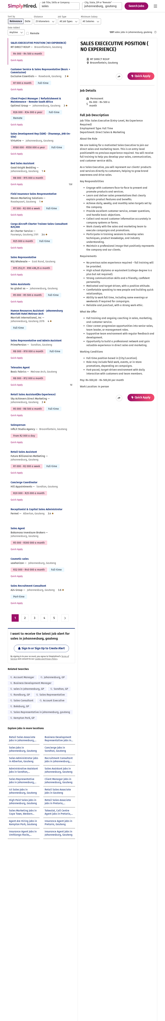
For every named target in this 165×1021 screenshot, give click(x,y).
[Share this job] (119, 76)
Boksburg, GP (21, 706)
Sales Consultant (23, 700)
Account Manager (24, 677)
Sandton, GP (61, 688)
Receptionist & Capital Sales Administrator (36, 509)
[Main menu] (155, 6)
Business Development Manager (32, 683)
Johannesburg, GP (54, 677)
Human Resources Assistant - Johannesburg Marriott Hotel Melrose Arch (37, 312)
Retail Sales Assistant (24, 451)
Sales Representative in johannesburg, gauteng (42, 712)
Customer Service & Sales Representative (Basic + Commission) (40, 71)
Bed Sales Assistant (22, 163)
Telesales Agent (20, 367)
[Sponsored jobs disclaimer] (155, 32)
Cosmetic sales (20, 558)
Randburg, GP (22, 694)
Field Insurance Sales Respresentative (34, 193)
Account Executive (53, 700)
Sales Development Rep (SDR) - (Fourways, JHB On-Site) (41, 135)
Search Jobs (136, 6)
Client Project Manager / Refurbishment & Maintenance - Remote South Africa (36, 100)
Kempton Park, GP (24, 717)
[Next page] (64, 618)
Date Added (14, 27)
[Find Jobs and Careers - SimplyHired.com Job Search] (22, 6)
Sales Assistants (20, 284)
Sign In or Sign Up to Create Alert (43, 648)
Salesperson (18, 424)
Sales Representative (23, 257)
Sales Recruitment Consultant (28, 585)
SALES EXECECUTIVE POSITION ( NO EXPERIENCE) (38, 42)
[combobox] (60, 6)
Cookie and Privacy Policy (46, 659)
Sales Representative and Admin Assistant (36, 340)
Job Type (62, 16)
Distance (38, 16)
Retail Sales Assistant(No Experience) (33, 394)
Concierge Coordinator (24, 482)
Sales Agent (18, 528)
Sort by (11, 16)
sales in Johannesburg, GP (29, 688)
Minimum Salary (89, 16)
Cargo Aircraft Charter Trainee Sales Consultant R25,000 (39, 225)
